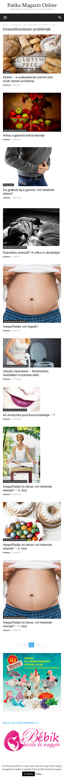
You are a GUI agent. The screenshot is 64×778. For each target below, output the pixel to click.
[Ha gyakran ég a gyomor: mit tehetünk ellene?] (32, 166)
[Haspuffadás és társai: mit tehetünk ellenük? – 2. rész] (32, 521)
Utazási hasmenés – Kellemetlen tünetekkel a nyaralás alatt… (25, 373)
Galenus (6, 85)
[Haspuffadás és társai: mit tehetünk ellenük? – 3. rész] (32, 455)
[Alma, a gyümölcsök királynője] (32, 112)
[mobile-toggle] (5, 17)
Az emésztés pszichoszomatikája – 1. (29, 415)
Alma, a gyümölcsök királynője (24, 135)
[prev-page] (18, 644)
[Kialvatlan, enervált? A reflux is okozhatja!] (32, 227)
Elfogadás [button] (28, 774)
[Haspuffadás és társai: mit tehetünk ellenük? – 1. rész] (32, 589)
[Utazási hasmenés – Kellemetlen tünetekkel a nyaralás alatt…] (32, 352)
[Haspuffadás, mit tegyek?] (32, 293)
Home (5, 24)
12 (25, 645)
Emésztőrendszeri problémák (36, 24)
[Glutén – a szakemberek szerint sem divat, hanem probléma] (32, 53)
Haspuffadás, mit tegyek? (20, 326)
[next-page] (44, 644)
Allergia (7, 72)
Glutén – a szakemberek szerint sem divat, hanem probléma (28, 79)
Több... (39, 773)
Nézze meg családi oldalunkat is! (21, 722)
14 (38, 645)
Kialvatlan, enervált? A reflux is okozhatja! (31, 252)
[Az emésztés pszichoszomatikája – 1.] (32, 399)
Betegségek (16, 24)
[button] (60, 17)
